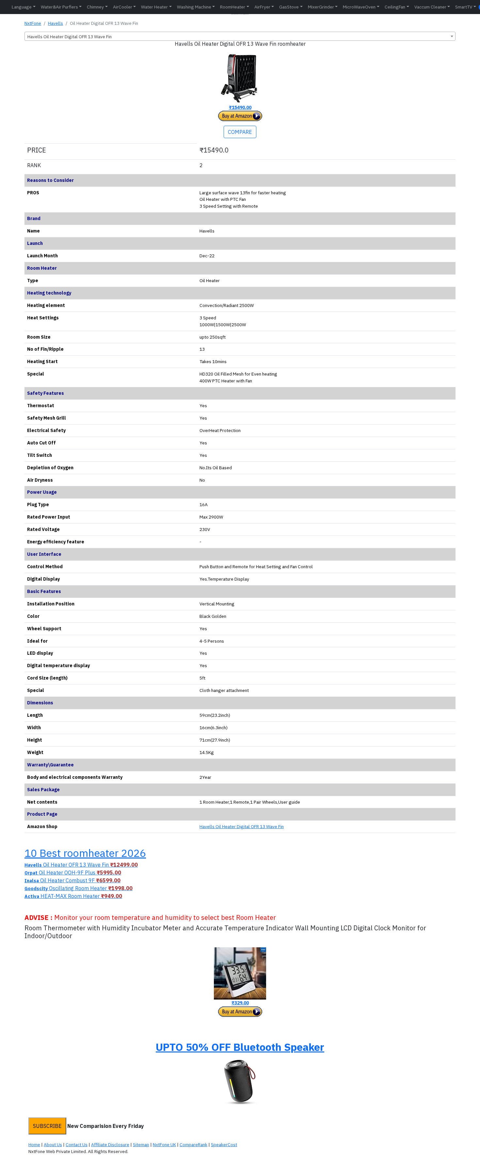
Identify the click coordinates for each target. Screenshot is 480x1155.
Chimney (95, 7)
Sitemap (141, 1144)
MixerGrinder (321, 7)
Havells (55, 23)
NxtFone (32, 23)
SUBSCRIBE (47, 1126)
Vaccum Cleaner (430, 7)
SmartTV (463, 7)
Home (34, 1144)
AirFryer (262, 7)
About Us (53, 1144)
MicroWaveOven (359, 7)
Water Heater (154, 7)
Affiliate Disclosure (110, 1144)
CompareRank (193, 1144)
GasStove (289, 7)
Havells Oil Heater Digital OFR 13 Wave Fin (242, 826)
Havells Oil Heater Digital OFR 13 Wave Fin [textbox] (69, 37)
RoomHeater (232, 7)
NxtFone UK (164, 1144)
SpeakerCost (224, 1144)
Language (22, 7)
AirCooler (122, 7)
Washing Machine (194, 7)
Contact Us (77, 1144)
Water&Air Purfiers (59, 7)
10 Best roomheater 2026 (85, 853)
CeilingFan (395, 7)
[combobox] (240, 36)
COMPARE (240, 132)
